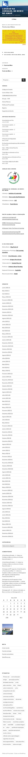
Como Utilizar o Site (7, 92)
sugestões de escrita (8, 738)
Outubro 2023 (6, 386)
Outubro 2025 (6, 312)
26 (24, 611)
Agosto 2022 (5, 416)
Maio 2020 (5, 481)
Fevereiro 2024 (6, 373)
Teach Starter (14, 204)
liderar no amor (7, 722)
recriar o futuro (7, 733)
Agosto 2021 (5, 444)
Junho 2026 (5, 287)
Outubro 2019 (6, 502)
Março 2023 (5, 407)
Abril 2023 (5, 404)
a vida (16, 682)
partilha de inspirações (18, 727)
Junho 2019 (5, 515)
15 (10, 609)
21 (7, 611)
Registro (4, 108)
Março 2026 (5, 297)
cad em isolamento (8, 688)
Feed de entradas (6, 651)
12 (24, 606)
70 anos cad (6, 676)
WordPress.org (6, 657)
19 (24, 609)
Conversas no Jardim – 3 (8, 125)
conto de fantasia (7, 693)
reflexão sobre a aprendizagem (11, 736)
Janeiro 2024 (5, 376)
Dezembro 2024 (6, 343)
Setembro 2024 (6, 352)
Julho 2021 (5, 447)
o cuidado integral (19, 724)
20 (3, 611)
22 (10, 611)
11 (21, 606)
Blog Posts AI (14, 247)
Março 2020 (5, 487)
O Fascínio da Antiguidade (9, 138)
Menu (14, 19)
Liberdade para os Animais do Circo (11, 157)
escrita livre (20, 707)
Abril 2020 (5, 484)
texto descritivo (20, 741)
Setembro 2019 (6, 505)
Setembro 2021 (6, 441)
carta (16, 688)
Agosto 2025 (5, 318)
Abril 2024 (5, 367)
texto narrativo (7, 744)
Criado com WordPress (19, 753)
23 (14, 611)
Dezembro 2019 (6, 496)
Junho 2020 (5, 478)
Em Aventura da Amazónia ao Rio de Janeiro (13, 143)
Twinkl (15, 273)
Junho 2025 (5, 324)
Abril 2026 (5, 294)
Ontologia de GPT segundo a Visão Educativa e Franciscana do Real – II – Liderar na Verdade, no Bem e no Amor (14, 570)
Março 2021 (5, 453)
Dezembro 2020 (6, 459)
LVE (15, 200)
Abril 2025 (5, 330)
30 (14, 614)
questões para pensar (14, 730)
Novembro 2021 (6, 435)
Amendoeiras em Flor (8, 120)
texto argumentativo (8, 741)
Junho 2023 (5, 398)
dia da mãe (7, 54)
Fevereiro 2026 (6, 300)
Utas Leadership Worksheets (17, 197)
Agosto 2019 (5, 508)
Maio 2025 (5, 327)
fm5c (19, 713)
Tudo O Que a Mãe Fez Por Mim (10, 161)
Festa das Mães (9, 52)
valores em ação (17, 744)
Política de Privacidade (8, 105)
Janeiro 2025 (5, 340)
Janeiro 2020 (5, 493)
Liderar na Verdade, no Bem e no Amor (13, 11)
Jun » (21, 617)
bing (14, 685)
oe (3, 727)
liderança (18, 719)
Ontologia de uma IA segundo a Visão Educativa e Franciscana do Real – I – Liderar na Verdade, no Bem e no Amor (13, 581)
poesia (5, 730)
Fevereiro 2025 (6, 337)
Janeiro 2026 (5, 303)
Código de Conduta (7, 89)
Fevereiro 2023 (6, 410)
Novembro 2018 (6, 536)
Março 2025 (5, 334)
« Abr (7, 617)
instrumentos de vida (8, 719)
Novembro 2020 (6, 462)
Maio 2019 (5, 518)
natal (4, 724)
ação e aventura (7, 685)
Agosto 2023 (5, 392)
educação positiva (8, 705)
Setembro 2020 (6, 469)
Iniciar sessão (5, 648)
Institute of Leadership (15, 193)
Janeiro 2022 (5, 429)
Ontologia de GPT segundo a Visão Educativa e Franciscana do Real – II (14, 585)
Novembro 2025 (6, 309)
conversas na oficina (8, 696)
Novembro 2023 (6, 383)
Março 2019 (5, 524)
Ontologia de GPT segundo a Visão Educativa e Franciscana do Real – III (14, 574)
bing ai (19, 685)
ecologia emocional (8, 702)
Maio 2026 (5, 291)
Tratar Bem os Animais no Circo (10, 152)
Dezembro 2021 (6, 432)
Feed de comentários (7, 654)
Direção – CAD (6, 98)
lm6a (23, 54)
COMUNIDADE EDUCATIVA (9, 95)
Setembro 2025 (6, 315)
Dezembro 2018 (6, 533)
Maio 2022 (5, 423)
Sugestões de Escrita (7, 111)
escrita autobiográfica (9, 707)
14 (7, 609)
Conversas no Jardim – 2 (8, 129)
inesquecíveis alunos (8, 716)
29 (10, 614)
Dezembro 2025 (6, 306)
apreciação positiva (14, 679)
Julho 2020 (5, 475)
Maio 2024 (5, 364)
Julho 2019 (5, 512)
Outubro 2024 (6, 349)
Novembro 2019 (6, 499)
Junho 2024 (5, 361)
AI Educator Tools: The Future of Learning (13, 228)
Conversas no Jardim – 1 (8, 134)
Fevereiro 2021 (6, 456)
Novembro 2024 (6, 346)
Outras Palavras (6, 102)
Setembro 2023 (6, 389)
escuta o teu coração (18, 710)
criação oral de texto (8, 699)
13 (3, 609)
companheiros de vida (9, 691)
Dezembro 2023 (6, 380)
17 (17, 609)
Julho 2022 (5, 419)
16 (14, 609)
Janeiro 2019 (5, 530)
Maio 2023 (5, 401)
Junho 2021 (5, 450)
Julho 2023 (5, 395)
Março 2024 (5, 370)
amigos (5, 679)
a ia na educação (15, 676)
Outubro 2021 (5, 438)
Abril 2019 (5, 521)
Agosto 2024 (5, 355)
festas (14, 713)
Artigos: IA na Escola (15, 259)
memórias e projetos (18, 722)
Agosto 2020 (5, 472)
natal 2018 (10, 724)
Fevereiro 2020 (6, 490)
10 (17, 606)
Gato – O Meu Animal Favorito (10, 148)
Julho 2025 (5, 321)
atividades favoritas (8, 682)
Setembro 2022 (6, 413)
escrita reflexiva (7, 710)
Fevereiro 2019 (6, 527)
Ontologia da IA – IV (18, 592)
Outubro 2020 (6, 466)
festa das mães (16, 54)
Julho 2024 (5, 358)
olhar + (8, 727)
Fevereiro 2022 (6, 426)
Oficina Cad (17, 24)
